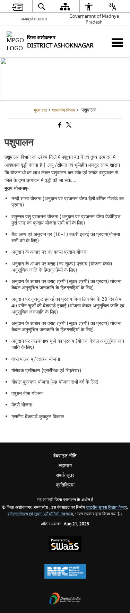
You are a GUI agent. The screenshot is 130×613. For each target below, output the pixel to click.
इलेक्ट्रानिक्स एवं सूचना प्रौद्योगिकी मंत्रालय (40, 514)
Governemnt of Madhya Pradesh (94, 19)
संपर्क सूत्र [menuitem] (65, 475)
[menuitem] (17, 6)
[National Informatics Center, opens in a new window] (65, 572)
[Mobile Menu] (117, 42)
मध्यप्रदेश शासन (33, 19)
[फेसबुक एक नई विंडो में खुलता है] (59, 126)
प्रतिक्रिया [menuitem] (65, 485)
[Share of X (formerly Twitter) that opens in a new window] (68, 126)
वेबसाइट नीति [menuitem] (65, 455)
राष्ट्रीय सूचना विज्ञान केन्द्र (106, 507)
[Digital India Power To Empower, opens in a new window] (65, 599)
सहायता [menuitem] (65, 465)
